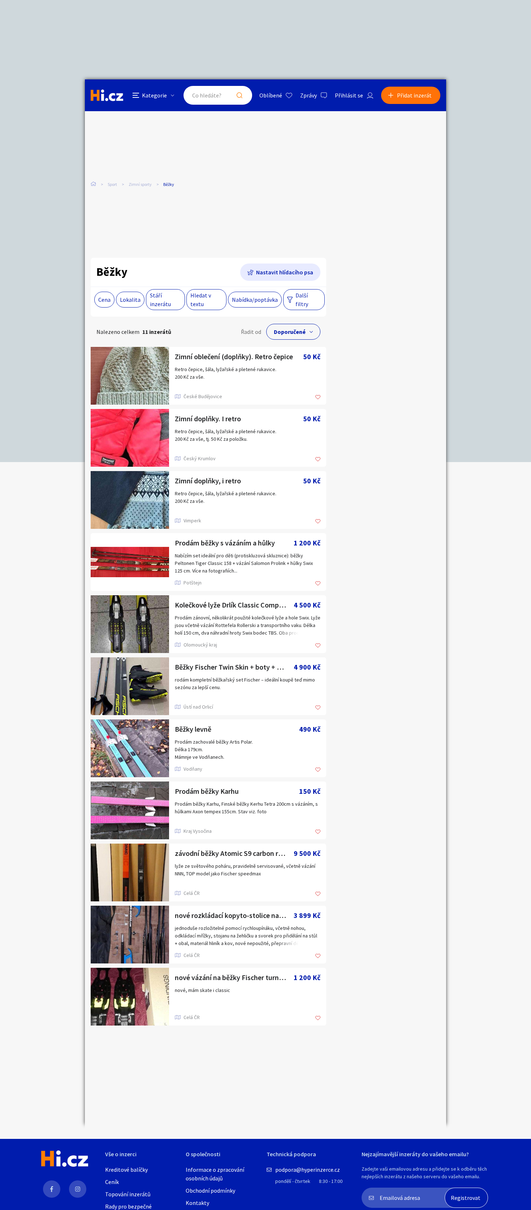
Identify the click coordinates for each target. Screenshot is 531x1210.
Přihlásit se (349, 95)
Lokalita (130, 299)
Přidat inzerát (414, 95)
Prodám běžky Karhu (207, 791)
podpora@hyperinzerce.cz (307, 1169)
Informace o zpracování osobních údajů (215, 1174)
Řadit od (251, 331)
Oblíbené (270, 95)
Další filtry (301, 300)
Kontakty (197, 1202)
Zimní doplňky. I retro (208, 418)
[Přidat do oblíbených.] (317, 397)
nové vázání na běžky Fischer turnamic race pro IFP (234, 977)
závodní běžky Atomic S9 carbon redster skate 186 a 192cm (234, 853)
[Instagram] (77, 1189)
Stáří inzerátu (160, 300)
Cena (104, 299)
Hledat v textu (200, 300)
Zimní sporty (140, 184)
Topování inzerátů (128, 1194)
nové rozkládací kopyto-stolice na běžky (234, 915)
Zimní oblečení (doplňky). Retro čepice (234, 356)
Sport (112, 184)
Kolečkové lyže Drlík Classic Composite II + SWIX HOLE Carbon (234, 604)
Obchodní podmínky (210, 1190)
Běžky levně (193, 729)
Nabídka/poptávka (255, 299)
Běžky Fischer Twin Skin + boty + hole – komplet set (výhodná (234, 666)
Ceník (112, 1181)
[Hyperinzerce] (107, 95)
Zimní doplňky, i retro (208, 480)
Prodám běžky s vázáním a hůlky (225, 542)
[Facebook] (51, 1189)
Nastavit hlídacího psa (284, 272)
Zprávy (308, 95)
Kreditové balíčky (126, 1169)
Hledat (239, 95)
